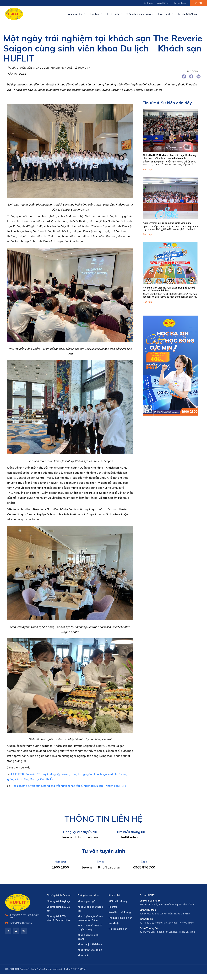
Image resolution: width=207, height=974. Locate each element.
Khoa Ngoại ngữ (86, 901)
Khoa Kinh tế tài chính (90, 949)
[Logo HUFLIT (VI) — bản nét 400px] (14, 14)
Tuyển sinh (113, 14)
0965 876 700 (144, 867)
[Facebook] (8, 931)
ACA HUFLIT (163, 3)
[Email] (24, 931)
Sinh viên (148, 3)
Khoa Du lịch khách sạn (90, 944)
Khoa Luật (83, 955)
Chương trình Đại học (58, 901)
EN (200, 3)
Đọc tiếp (147, 169)
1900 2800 (60, 867)
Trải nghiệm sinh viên (138, 14)
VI (196, 3)
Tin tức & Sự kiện (187, 14)
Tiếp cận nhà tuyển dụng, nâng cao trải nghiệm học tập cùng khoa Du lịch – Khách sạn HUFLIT (70, 785)
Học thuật (164, 14)
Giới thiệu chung (118, 901)
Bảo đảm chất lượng (120, 912)
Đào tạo (94, 14)
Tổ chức (113, 906)
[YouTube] (16, 931)
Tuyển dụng (180, 3)
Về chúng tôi (75, 14)
